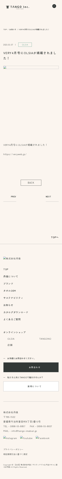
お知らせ (12, 29)
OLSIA (25, 44)
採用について (34, 386)
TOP (5, 29)
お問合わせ (34, 367)
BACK (31, 182)
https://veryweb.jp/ (15, 154)
